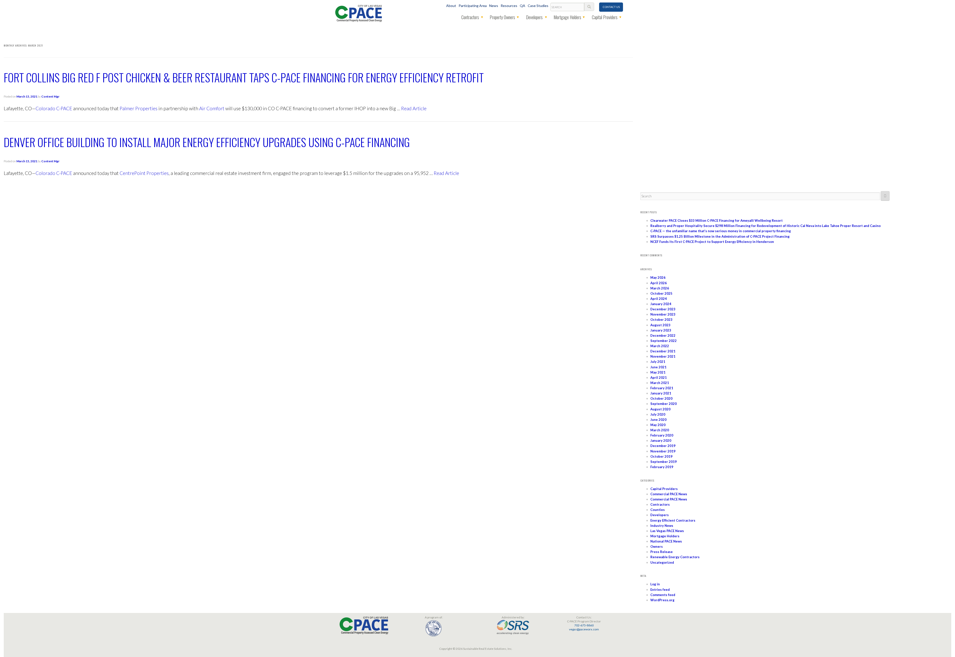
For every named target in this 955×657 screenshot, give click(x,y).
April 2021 (658, 378)
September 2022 (663, 341)
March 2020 (659, 430)
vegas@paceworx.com (584, 629)
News (493, 5)
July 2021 (657, 362)
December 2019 (662, 446)
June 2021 (658, 367)
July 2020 (657, 414)
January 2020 (660, 440)
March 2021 (659, 383)
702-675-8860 (584, 625)
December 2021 (662, 351)
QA (522, 5)
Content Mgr (50, 96)
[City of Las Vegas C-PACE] (358, 13)
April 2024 (658, 299)
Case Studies (538, 5)
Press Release (661, 552)
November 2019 (662, 451)
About (451, 5)
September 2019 (663, 462)
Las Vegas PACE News (667, 531)
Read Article (414, 108)
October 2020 (661, 398)
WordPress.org (662, 600)
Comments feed (662, 595)
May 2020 (658, 425)
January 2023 (660, 330)
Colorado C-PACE (54, 108)
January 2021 (660, 393)
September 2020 (663, 404)
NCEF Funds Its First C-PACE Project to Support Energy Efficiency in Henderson (712, 242)
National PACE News (666, 541)
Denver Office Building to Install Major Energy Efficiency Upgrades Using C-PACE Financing (207, 142)
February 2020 (661, 435)
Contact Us (611, 6)
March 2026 (659, 288)
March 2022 (659, 346)
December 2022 (662, 335)
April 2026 (658, 283)
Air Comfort (211, 108)
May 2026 (658, 277)
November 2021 (662, 356)
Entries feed (660, 590)
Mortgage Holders (567, 17)
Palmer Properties (138, 108)
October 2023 (661, 320)
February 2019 (661, 467)
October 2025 (661, 293)
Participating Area (473, 5)
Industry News (661, 526)
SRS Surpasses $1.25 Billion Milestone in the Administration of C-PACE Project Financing (720, 236)
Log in (655, 584)
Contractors (470, 17)
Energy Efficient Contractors (672, 520)
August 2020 (660, 409)
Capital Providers (605, 17)
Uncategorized (662, 562)
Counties (657, 510)
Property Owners (502, 17)
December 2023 (662, 309)
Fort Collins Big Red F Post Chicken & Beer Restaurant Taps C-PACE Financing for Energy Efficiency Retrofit (244, 77)
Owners (656, 546)
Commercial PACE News (668, 494)
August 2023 (660, 325)
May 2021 (658, 372)
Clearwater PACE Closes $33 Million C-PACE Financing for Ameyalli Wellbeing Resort (716, 220)
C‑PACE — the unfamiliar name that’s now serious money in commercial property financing (720, 231)
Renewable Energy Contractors (675, 557)
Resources (509, 5)
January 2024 (660, 304)
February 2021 (661, 388)
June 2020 (658, 420)
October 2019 (661, 456)
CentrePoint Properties (144, 173)
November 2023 (662, 314)
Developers (534, 17)
